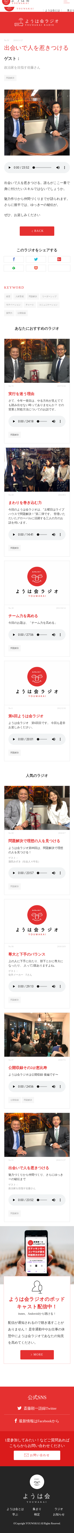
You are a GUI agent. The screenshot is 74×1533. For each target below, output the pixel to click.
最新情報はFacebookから (39, 1421)
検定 (37, 1514)
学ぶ (15, 1514)
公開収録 (21, 313)
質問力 (9, 313)
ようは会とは (15, 1509)
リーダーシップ (49, 296)
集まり (37, 1509)
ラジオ (58, 1509)
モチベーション (13, 305)
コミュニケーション (48, 305)
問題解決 (10, 78)
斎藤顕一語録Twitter (40, 1408)
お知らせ (59, 1514)
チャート (30, 305)
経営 (8, 296)
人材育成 (19, 296)
